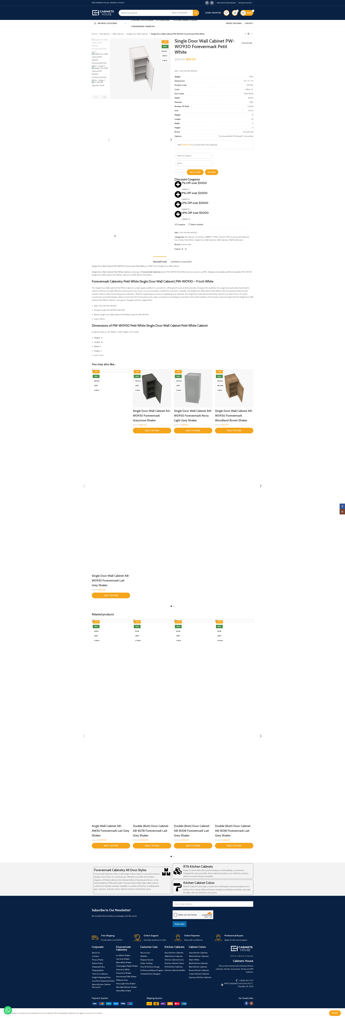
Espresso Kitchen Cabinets (200, 977)
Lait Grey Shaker (123, 959)
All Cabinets (105, 34)
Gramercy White (123, 969)
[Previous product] (245, 33)
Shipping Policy (98, 967)
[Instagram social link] (212, 3)
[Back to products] (248, 33)
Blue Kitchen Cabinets (198, 967)
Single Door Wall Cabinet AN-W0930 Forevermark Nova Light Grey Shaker (193, 415)
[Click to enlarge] (115, 236)
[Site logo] (103, 12)
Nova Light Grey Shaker (125, 983)
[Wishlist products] (226, 13)
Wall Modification (236, 240)
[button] (109, 139)
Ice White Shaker (123, 955)
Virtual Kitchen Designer (150, 974)
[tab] (160, 260)
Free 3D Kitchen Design (150, 967)
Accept (335, 1013)
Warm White (194, 960)
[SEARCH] (196, 13)
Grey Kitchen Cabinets (198, 952)
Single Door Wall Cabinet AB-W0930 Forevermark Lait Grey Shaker (111, 580)
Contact (95, 956)
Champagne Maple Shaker (127, 966)
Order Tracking (146, 963)
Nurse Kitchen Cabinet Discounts (101, 985)
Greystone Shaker (123, 973)
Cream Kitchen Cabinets (199, 974)
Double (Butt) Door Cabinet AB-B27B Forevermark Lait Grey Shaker (150, 830)
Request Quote (146, 960)
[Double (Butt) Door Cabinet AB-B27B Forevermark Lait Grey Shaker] (152, 721)
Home (94, 34)
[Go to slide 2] (174, 606)
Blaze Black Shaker (123, 962)
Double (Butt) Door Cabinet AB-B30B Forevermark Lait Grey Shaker (191, 830)
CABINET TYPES (211, 237)
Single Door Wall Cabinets (137, 34)
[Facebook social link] (207, 3)
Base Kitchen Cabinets (174, 952)
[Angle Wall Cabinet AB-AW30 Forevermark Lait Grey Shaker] (111, 721)
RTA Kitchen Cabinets (198, 866)
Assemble (199, 237)
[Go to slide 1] (171, 606)
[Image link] (112, 1003)
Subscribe (179, 924)
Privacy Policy (97, 960)
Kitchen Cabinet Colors (198, 883)
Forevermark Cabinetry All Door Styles (120, 870)
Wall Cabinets (118, 34)
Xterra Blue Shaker (123, 990)
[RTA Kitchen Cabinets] (178, 871)
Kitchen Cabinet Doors (174, 960)
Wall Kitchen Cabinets (174, 956)
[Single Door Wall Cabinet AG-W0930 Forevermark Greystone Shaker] (152, 388)
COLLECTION (224, 237)
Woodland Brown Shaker (126, 987)
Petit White (189, 240)
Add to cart (195, 172)
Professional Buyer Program (151, 970)
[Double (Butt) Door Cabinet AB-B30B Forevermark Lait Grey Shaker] (193, 721)
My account (145, 952)
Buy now (212, 172)
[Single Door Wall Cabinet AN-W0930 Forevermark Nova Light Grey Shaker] (193, 388)
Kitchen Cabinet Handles (175, 970)
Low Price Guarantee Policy (103, 981)
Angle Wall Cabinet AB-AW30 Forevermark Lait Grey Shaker (110, 830)
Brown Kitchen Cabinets (199, 970)
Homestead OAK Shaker (126, 976)
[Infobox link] (111, 937)
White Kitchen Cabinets (199, 956)
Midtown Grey (122, 980)
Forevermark (247, 43)
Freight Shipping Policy (101, 977)
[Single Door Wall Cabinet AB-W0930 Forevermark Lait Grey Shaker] (111, 470)
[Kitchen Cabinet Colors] (178, 887)
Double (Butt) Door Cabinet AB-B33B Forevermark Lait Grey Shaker (233, 830)
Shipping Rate (98, 970)
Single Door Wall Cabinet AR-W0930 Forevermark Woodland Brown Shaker (234, 415)
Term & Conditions (100, 974)
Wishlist (143, 956)
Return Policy (97, 963)
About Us (96, 952)
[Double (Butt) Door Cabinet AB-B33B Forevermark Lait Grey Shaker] (234, 721)
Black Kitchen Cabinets (198, 963)
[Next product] (251, 33)
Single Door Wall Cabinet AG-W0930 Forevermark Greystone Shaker (152, 415)
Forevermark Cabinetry (151, 272)
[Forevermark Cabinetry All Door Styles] (166, 872)
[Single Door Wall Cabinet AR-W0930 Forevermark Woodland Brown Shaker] (234, 388)
